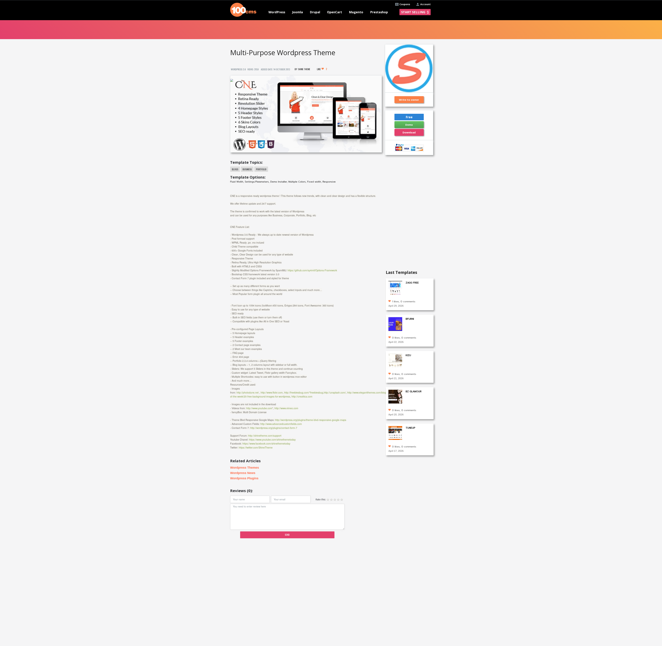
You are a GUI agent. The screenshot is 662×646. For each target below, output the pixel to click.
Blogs (235, 169)
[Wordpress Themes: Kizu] (395, 360)
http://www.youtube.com (259, 408)
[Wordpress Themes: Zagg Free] (395, 287)
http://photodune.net (248, 392)
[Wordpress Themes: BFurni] (395, 323)
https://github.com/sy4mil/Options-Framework (312, 270)
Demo (409, 124)
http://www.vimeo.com (286, 408)
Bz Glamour (414, 391)
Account (425, 4)
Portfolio (261, 169)
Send (287, 534)
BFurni (410, 319)
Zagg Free (412, 283)
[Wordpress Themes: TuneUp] (395, 432)
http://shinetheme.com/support (264, 435)
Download (409, 132)
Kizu (408, 355)
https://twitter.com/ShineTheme (256, 447)
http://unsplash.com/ (335, 392)
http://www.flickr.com (272, 392)
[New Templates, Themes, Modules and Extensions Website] (243, 9)
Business (247, 169)
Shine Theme (304, 69)
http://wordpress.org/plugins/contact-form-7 (273, 428)
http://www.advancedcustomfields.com (281, 424)
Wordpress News (242, 473)
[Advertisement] (306, 568)
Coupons (404, 4)
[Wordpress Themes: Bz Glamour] (395, 396)
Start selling (413, 12)
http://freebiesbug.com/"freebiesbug (303, 392)
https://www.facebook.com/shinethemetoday (266, 443)
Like (322, 69)
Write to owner (409, 99)
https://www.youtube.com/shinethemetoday (272, 439)
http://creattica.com (302, 396)
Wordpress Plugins (244, 478)
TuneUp (410, 428)
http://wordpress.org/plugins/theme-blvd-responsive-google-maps (310, 420)
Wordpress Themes (244, 467)
